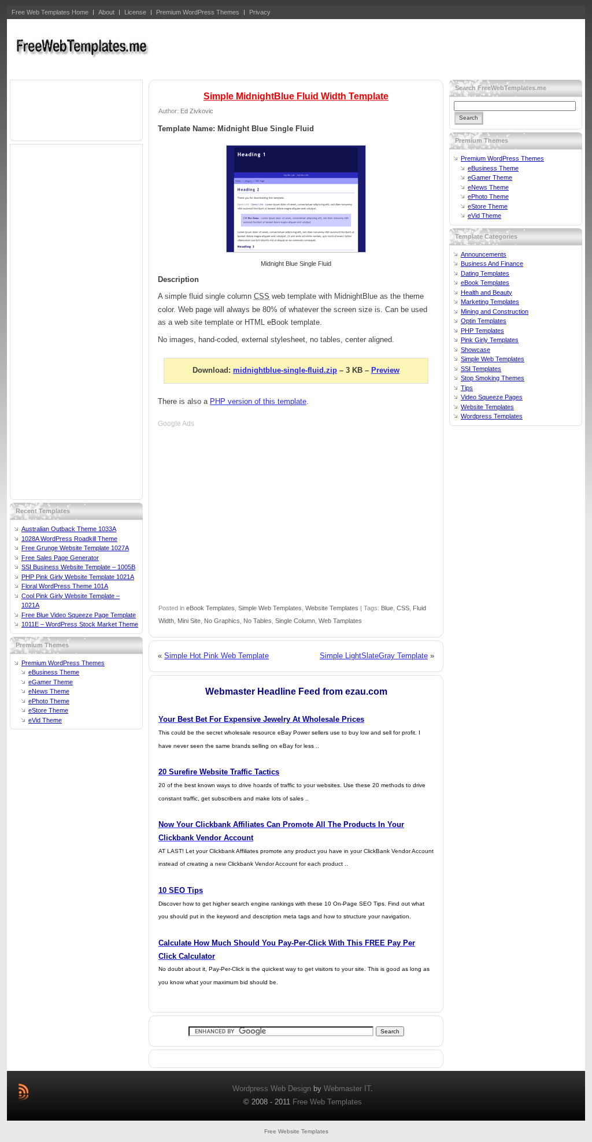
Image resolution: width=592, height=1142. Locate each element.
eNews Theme (48, 691)
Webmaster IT (347, 1088)
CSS (403, 608)
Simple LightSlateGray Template (374, 655)
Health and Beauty (486, 292)
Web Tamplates (340, 620)
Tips (467, 387)
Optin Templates (483, 320)
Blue (387, 608)
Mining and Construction (494, 311)
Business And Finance (492, 263)
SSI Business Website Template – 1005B (78, 566)
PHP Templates (482, 330)
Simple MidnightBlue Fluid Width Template (296, 96)
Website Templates (331, 608)
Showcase (475, 349)
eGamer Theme (50, 681)
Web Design (291, 1088)
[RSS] (23, 1091)
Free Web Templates (327, 1101)
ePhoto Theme (48, 701)
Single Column (295, 620)
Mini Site (189, 620)
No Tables (257, 620)
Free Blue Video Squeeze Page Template (78, 614)
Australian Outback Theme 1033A (68, 528)
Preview (385, 370)
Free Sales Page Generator (60, 557)
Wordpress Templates (492, 416)
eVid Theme (45, 720)
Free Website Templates (296, 1131)
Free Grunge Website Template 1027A (75, 547)
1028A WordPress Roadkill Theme (69, 538)
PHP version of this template (258, 401)
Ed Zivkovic (196, 110)
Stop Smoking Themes (492, 378)
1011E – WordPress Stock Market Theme (79, 624)
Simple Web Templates (270, 608)
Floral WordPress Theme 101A (64, 586)
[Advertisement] (371, 48)
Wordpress (250, 1088)
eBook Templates (210, 608)
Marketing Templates (490, 301)
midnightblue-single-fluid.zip (285, 370)
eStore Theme (48, 710)
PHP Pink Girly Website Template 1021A (77, 576)
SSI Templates (481, 368)
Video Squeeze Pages (492, 397)
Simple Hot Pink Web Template (216, 655)
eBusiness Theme (53, 672)
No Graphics (222, 620)
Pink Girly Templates (490, 339)
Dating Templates (485, 273)
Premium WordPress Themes (63, 662)
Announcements (483, 254)
